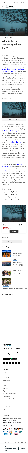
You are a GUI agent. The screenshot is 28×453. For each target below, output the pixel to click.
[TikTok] (14, 3)
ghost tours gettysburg (10, 194)
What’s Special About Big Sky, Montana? (19, 254)
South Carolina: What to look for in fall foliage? (15, 288)
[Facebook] (17, 3)
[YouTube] (21, 3)
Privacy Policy (5, 442)
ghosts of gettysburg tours (11, 192)
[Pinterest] (23, 3)
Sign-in (11, 2)
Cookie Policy (11, 442)
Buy (6, 2)
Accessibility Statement (20, 442)
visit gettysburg (8, 189)
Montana (15, 251)
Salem (22, 270)
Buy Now (22, 448)
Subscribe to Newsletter (9, 399)
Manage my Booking (14, 441)
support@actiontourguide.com (14, 1)
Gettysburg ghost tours (15, 142)
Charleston (6, 285)
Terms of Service (14, 444)
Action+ (7, 171)
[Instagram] (16, 3)
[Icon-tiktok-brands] (4, 363)
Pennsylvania (11, 37)
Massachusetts (17, 270)
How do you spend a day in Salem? (19, 274)
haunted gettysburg (9, 197)
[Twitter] (13, 363)
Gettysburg (5, 37)
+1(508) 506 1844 (11, 420)
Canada (15, 259)
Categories (5, 237)
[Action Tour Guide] (10, 6)
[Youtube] (16, 363)
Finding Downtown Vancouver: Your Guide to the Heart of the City (19, 264)
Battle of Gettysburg (10, 131)
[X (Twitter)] (19, 3)
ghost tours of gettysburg (11, 199)
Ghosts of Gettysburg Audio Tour (13, 225)
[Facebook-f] (10, 363)
